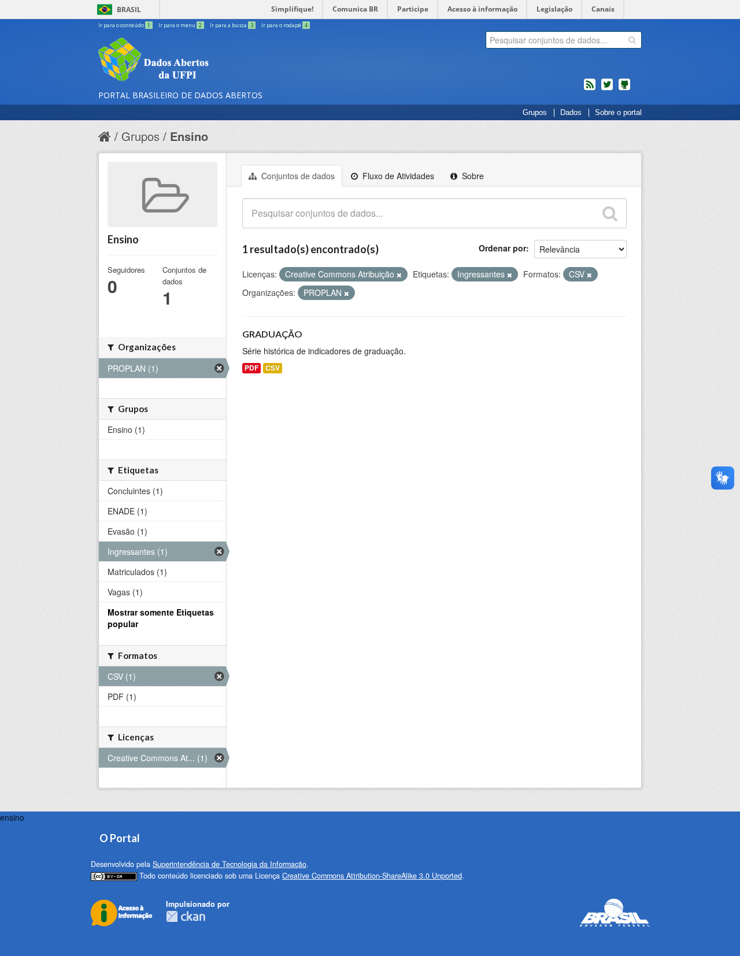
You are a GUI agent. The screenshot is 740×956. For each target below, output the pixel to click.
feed (589, 89)
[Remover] (399, 274)
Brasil (129, 9)
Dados (571, 113)
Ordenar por (502, 248)
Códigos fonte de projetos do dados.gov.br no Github (624, 89)
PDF (251, 368)
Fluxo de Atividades (397, 175)
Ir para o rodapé (284, 25)
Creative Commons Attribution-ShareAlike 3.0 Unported (372, 875)
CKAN (185, 916)
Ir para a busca (231, 25)
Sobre (472, 175)
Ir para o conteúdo (124, 25)
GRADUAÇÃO (272, 333)
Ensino (189, 136)
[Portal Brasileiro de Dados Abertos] (222, 61)
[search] (632, 40)
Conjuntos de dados (297, 175)
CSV (272, 368)
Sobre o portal (618, 113)
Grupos (535, 113)
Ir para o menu (180, 25)
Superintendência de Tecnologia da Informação (229, 864)
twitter (607, 89)
